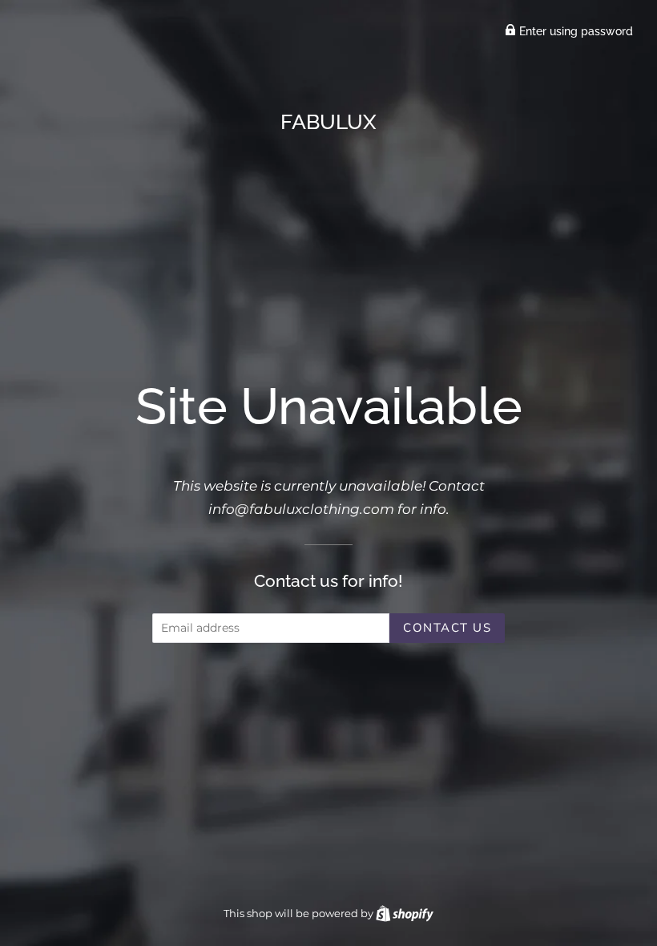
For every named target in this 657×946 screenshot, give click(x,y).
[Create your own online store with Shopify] (404, 913)
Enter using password (574, 31)
